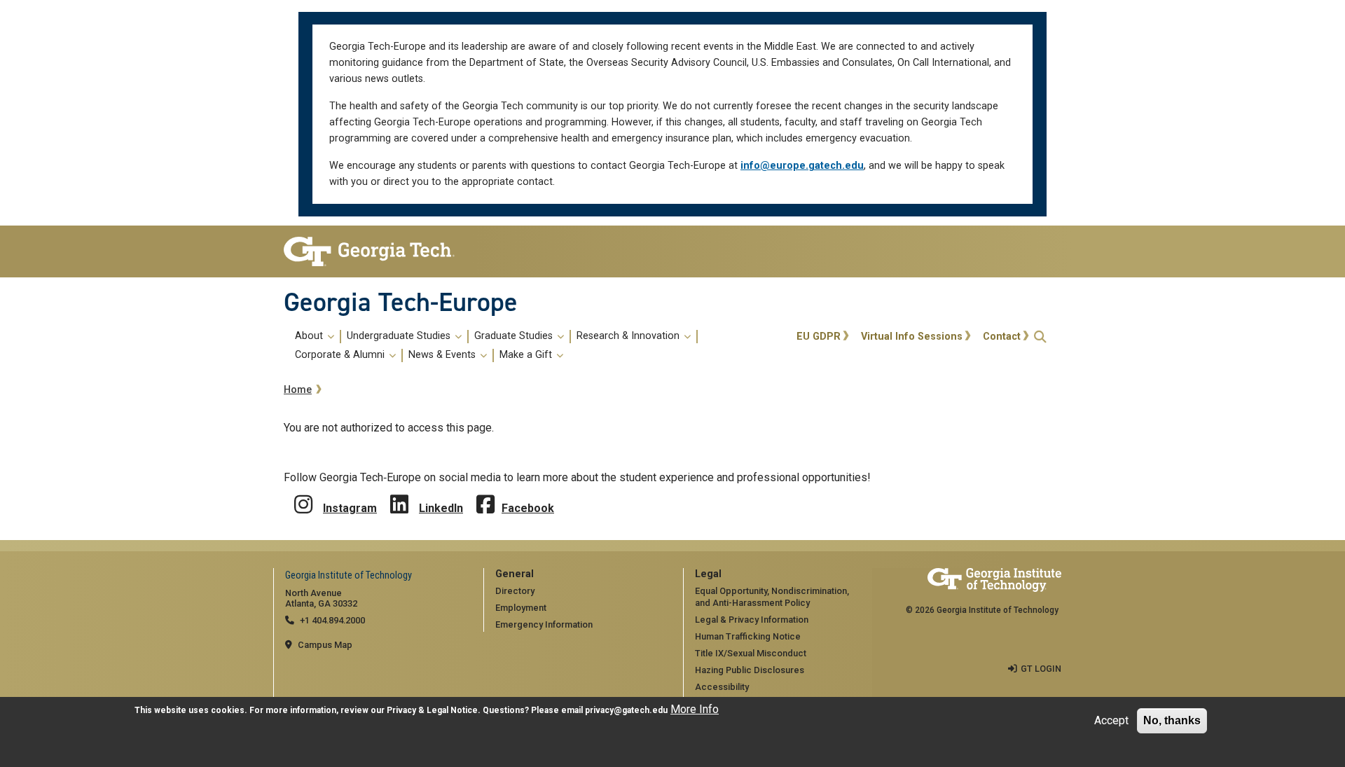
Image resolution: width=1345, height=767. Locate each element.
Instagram (350, 508)
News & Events (443, 355)
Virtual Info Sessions (912, 337)
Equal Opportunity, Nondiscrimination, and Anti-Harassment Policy (772, 597)
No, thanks (1172, 720)
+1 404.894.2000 (332, 620)
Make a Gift (527, 355)
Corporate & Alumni (341, 355)
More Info (694, 709)
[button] (1040, 337)
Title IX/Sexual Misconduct (750, 653)
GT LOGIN (1041, 668)
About (310, 336)
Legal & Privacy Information (751, 619)
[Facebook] (485, 494)
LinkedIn (441, 508)
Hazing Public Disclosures (749, 670)
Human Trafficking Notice (748, 636)
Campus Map (325, 645)
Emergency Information (544, 624)
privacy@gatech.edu (626, 710)
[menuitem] (537, 346)
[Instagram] (303, 494)
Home (298, 390)
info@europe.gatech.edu (802, 166)
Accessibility (722, 687)
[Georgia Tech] (373, 251)
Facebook (528, 508)
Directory (514, 591)
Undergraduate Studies (400, 336)
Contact (1002, 337)
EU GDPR (818, 337)
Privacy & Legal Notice (432, 710)
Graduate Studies (515, 336)
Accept (1111, 720)
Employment (520, 607)
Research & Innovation (629, 336)
